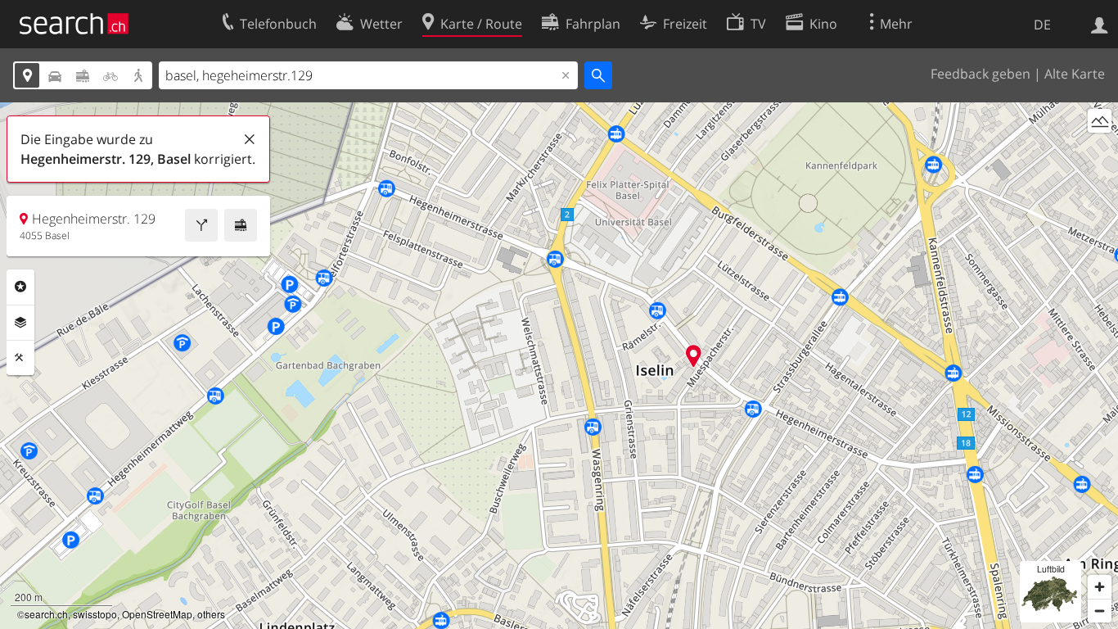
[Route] (201, 225)
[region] (559, 365)
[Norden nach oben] (1099, 151)
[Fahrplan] (240, 225)
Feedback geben (980, 74)
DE (1042, 25)
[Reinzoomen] (1099, 587)
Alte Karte (1074, 74)
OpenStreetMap (157, 614)
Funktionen (20, 358)
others (211, 614)
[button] (693, 355)
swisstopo (95, 614)
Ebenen (20, 322)
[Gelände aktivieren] (1099, 121)
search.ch (46, 614)
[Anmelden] (1099, 24)
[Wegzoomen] (1099, 610)
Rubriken (20, 286)
